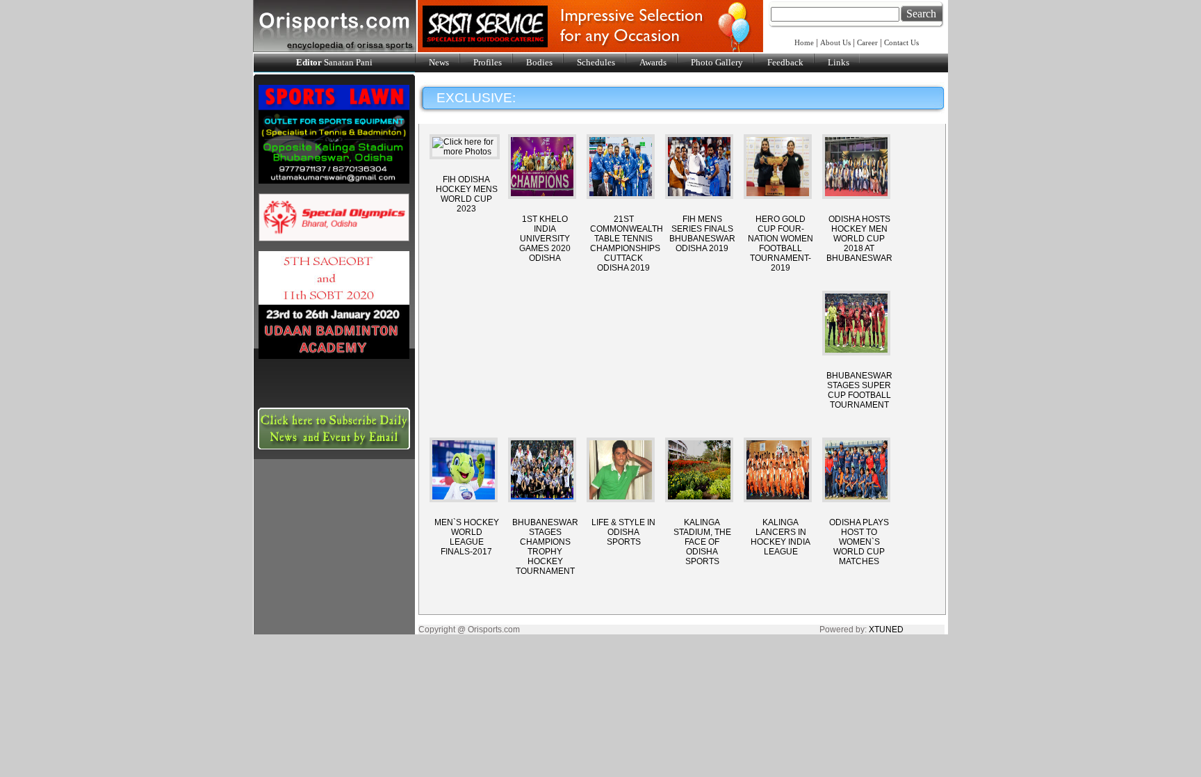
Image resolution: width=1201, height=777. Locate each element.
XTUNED (886, 629)
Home (805, 42)
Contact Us (901, 42)
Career (867, 42)
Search (921, 13)
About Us (835, 42)
